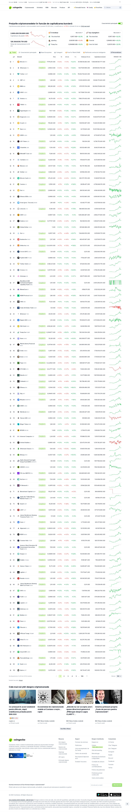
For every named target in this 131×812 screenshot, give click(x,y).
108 (82, 676)
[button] (65, 728)
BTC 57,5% (79, 2)
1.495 (25, 2)
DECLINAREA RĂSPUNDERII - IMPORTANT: (21, 800)
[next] (87, 676)
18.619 (15, 2)
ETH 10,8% (85, 2)
